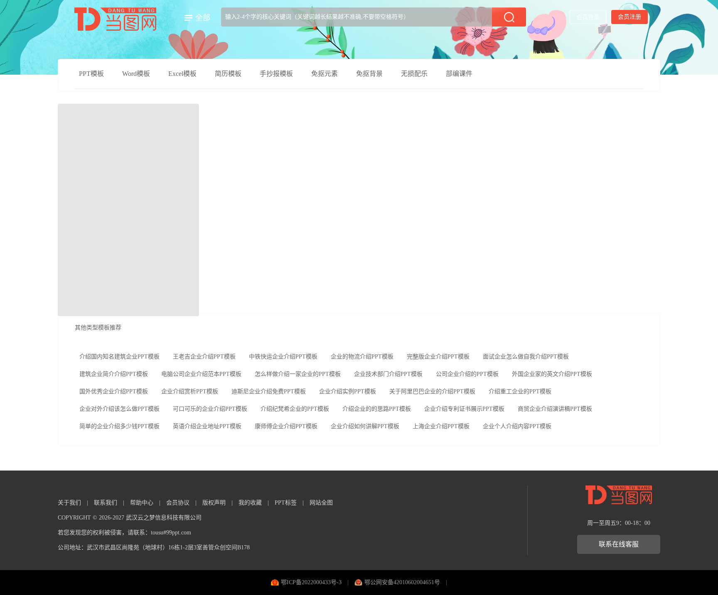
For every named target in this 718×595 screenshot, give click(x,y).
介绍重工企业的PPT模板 (520, 391)
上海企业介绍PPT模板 (441, 426)
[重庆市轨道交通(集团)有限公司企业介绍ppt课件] (128, 210)
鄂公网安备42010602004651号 (402, 582)
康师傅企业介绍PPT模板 (286, 426)
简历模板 (228, 73)
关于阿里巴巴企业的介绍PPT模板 (432, 391)
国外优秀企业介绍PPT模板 (113, 391)
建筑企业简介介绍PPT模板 (113, 374)
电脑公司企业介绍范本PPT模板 (201, 374)
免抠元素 (324, 73)
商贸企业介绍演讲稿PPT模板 (555, 409)
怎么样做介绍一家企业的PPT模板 (298, 374)
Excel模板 (182, 73)
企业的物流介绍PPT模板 (362, 357)
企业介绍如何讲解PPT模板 (365, 426)
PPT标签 (286, 503)
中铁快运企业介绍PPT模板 (283, 357)
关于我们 (69, 503)
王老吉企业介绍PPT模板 (204, 357)
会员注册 (629, 17)
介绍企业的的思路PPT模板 (376, 409)
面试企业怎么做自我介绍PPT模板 (526, 357)
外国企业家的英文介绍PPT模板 (552, 374)
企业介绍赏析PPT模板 (189, 391)
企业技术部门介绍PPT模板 (388, 374)
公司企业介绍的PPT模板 (467, 374)
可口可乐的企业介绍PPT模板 (210, 409)
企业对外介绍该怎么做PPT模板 (119, 409)
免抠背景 (369, 73)
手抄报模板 (276, 73)
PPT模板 (91, 73)
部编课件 (459, 73)
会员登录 (588, 17)
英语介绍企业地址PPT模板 (207, 426)
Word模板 (136, 73)
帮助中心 (141, 503)
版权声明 (214, 503)
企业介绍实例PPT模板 (347, 391)
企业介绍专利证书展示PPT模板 (464, 409)
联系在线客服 (619, 544)
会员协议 (177, 503)
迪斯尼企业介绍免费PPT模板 (268, 391)
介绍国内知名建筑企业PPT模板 (119, 357)
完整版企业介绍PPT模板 (438, 357)
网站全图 (321, 503)
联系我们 (105, 503)
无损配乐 (414, 73)
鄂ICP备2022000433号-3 (311, 582)
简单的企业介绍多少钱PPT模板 (119, 426)
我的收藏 (250, 503)
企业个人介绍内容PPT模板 (517, 426)
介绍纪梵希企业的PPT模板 (295, 409)
